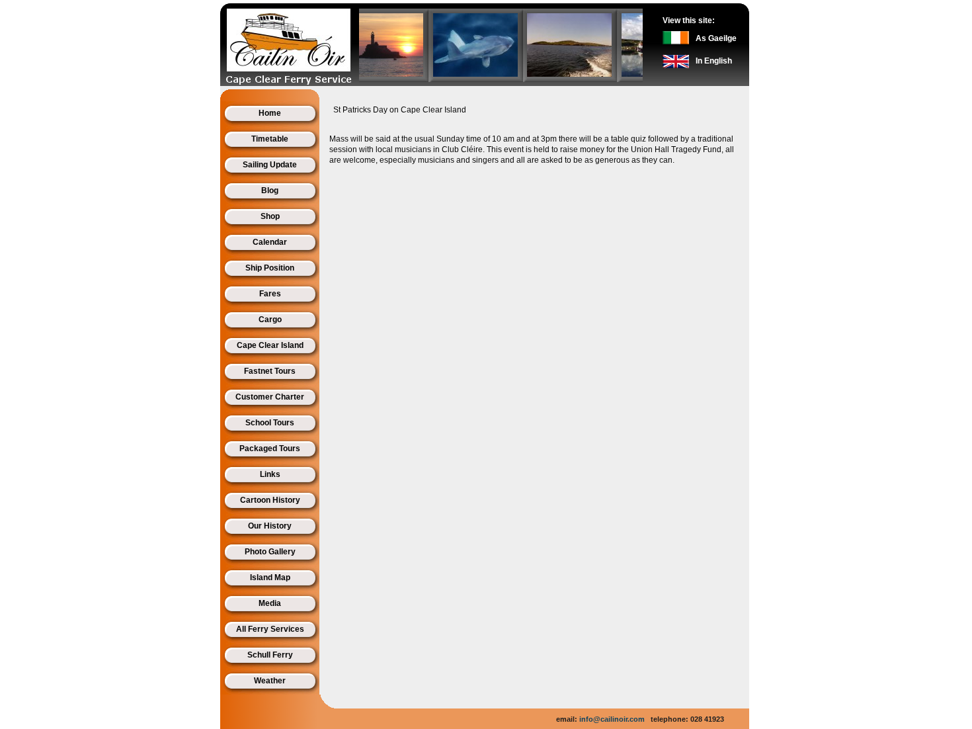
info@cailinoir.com (612, 719)
